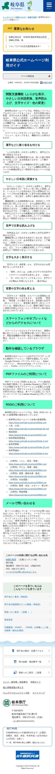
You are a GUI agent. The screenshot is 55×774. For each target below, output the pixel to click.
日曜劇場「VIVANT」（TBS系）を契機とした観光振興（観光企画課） (26, 629)
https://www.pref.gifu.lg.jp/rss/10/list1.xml (27, 422)
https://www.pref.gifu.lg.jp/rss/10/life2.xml (27, 470)
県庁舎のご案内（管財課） (16, 597)
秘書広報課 (32, 17)
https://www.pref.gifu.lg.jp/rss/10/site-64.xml (29, 429)
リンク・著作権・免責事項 (15, 682)
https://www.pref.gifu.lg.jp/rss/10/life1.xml (27, 464)
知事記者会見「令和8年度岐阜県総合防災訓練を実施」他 (28, 38)
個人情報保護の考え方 (13, 687)
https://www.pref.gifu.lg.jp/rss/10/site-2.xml (28, 441)
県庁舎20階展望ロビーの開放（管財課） (23, 604)
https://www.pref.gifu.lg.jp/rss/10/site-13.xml (29, 447)
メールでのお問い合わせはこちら (21, 572)
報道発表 (8, 619)
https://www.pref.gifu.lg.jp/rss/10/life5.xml (27, 489)
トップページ (8, 17)
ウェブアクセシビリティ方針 (16, 693)
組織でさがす (20, 17)
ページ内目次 (27, 76)
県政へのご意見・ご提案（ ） (18, 612)
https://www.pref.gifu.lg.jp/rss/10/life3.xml (27, 476)
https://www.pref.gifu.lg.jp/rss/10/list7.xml (27, 435)
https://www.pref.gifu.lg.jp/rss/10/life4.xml (27, 482)
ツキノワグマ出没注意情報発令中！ (25, 46)
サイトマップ (39, 693)
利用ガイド (36, 682)
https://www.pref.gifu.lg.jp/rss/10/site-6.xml (28, 453)
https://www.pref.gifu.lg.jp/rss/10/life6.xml (27, 495)
